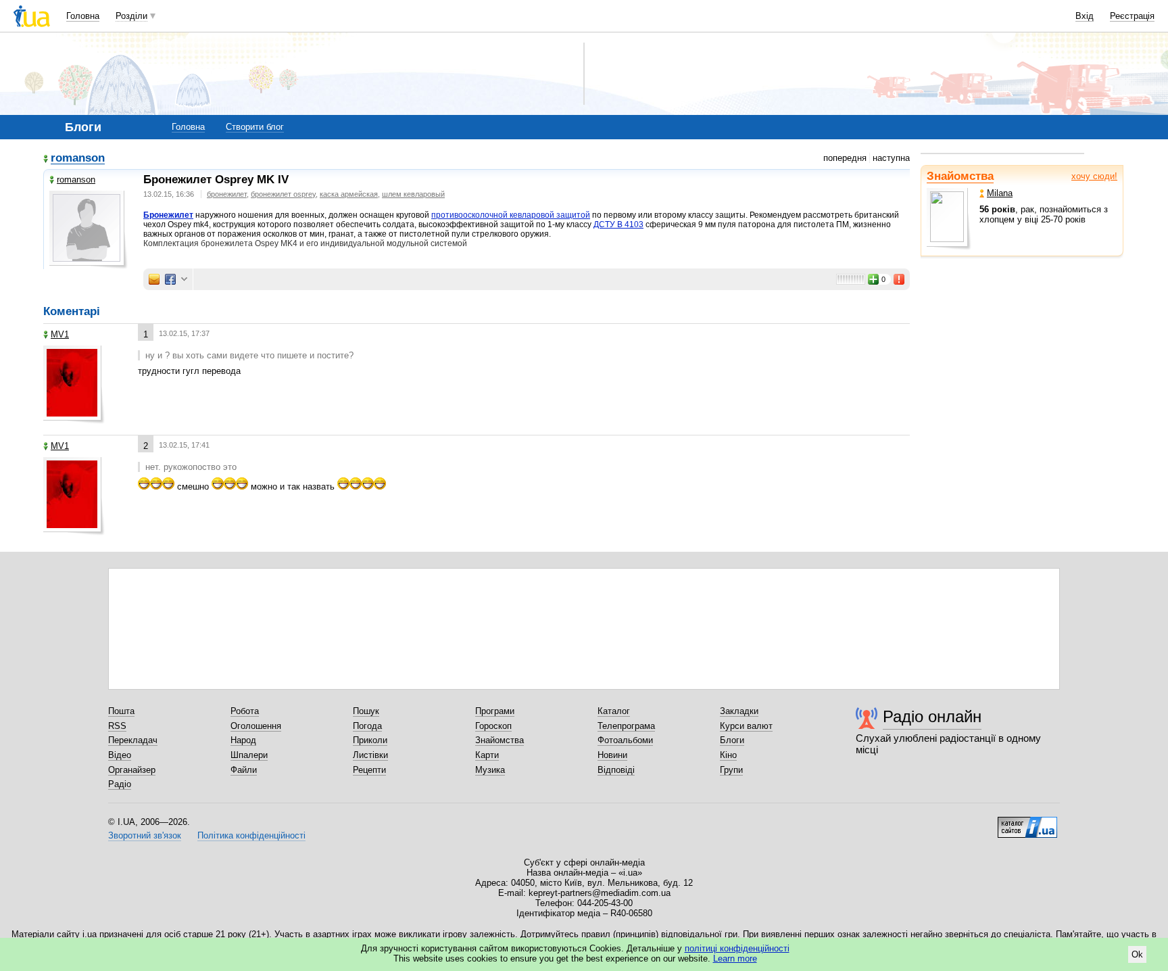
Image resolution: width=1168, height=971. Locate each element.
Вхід (1084, 16)
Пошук (366, 711)
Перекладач (132, 740)
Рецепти (369, 770)
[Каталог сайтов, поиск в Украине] (1027, 822)
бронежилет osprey (283, 194)
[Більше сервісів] (184, 280)
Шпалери (249, 755)
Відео (119, 755)
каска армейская (349, 194)
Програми (494, 711)
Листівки (370, 755)
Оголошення (255, 726)
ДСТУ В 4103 (618, 224)
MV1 (60, 334)
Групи (731, 770)
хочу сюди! (1094, 176)
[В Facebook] (170, 279)
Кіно (728, 755)
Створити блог (255, 127)
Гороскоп (493, 726)
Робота (244, 711)
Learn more (735, 958)
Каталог (614, 711)
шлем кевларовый (413, 194)
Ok (1137, 954)
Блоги (732, 740)
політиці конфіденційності (737, 948)
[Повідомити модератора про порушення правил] (899, 279)
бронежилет (227, 194)
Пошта (121, 711)
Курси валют (746, 726)
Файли (243, 770)
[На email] (154, 279)
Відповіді (616, 770)
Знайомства (960, 176)
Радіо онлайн (932, 716)
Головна (82, 16)
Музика (490, 770)
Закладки (739, 711)
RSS (117, 726)
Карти (487, 755)
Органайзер (131, 770)
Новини (612, 755)
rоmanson (78, 158)
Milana (1000, 193)
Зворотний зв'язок (144, 835)
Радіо (119, 784)
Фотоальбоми (625, 740)
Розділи (131, 16)
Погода (367, 726)
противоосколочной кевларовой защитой (510, 215)
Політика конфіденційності (251, 835)
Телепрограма (626, 726)
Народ (243, 740)
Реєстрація (1132, 16)
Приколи (370, 740)
